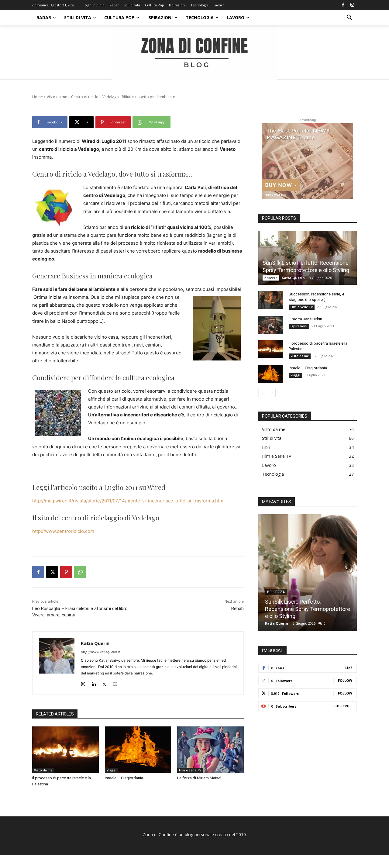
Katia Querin (95, 643)
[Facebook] (343, 5)
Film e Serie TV (190, 770)
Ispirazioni (299, 326)
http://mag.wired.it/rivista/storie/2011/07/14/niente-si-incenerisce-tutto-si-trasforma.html (128, 501)
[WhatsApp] (80, 572)
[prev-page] (262, 393)
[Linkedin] (93, 683)
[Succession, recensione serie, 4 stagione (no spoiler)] (270, 300)
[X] (52, 572)
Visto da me (43, 770)
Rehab (237, 608)
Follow (345, 680)
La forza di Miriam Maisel (199, 778)
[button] (349, 17)
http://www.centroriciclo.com (63, 531)
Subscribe (342, 706)
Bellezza (270, 278)
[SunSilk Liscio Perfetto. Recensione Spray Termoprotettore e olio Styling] (307, 258)
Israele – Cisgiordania (124, 778)
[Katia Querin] (56, 663)
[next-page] (272, 393)
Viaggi (111, 770)
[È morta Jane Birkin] (270, 325)
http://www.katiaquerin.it (100, 652)
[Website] (115, 683)
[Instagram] (352, 5)
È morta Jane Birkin (305, 319)
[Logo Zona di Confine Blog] (194, 52)
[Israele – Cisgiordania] (138, 749)
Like (348, 667)
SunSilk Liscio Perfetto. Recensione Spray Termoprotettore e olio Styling (307, 608)
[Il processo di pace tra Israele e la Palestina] (65, 749)
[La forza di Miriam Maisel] (210, 749)
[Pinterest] (66, 572)
